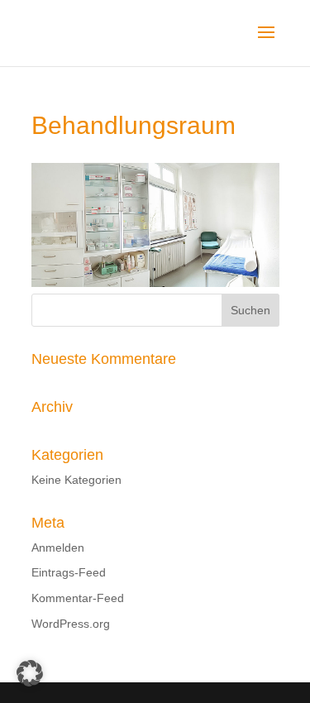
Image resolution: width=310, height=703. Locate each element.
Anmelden (57, 547)
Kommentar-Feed (77, 598)
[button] (30, 673)
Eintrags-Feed (68, 572)
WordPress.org (70, 623)
